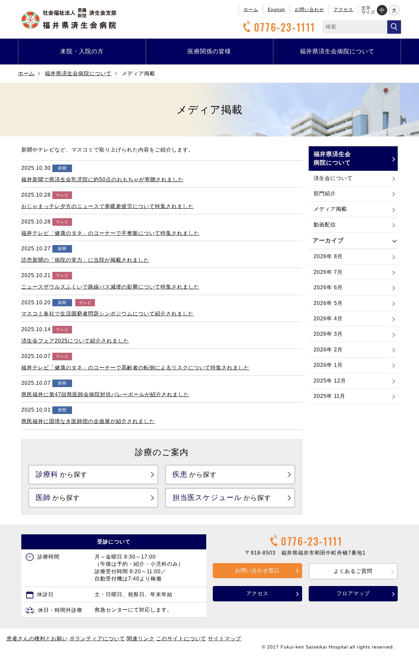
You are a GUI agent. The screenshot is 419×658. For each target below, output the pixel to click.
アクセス (343, 9)
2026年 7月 (328, 272)
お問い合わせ (309, 9)
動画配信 (325, 224)
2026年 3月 (328, 334)
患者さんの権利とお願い (37, 638)
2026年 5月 (328, 303)
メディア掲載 (330, 209)
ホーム (251, 9)
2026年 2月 (328, 349)
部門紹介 (325, 193)
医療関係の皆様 (209, 51)
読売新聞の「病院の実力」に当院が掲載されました (85, 260)
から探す (61, 474)
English (276, 9)
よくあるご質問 (353, 571)
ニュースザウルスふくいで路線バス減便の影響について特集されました (110, 287)
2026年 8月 (328, 256)
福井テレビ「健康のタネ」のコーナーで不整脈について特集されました (110, 233)
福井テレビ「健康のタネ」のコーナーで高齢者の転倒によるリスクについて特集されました (135, 367)
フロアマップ (353, 593)
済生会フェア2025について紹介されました (75, 341)
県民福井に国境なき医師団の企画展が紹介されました (88, 421)
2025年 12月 (330, 380)
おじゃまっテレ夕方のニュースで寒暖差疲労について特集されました (107, 206)
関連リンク (141, 638)
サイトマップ (224, 638)
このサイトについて (181, 638)
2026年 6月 (328, 287)
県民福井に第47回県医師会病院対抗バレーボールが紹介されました (105, 394)
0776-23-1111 (285, 27)
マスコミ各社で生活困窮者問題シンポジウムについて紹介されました (107, 313)
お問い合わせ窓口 (257, 570)
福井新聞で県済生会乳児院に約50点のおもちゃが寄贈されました (102, 179)
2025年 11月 (329, 396)
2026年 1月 (328, 365)
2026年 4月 (328, 318)
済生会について (333, 178)
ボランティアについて (97, 638)
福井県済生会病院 (68, 18)
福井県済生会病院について (337, 51)
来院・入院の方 (82, 51)
